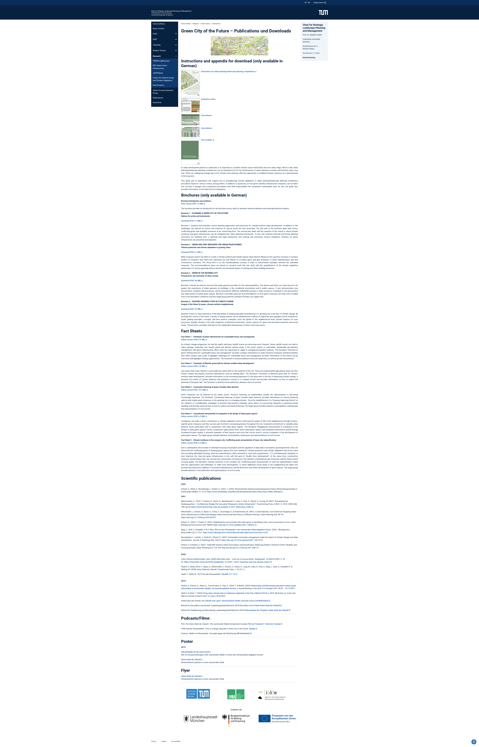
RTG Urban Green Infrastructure (160, 66)
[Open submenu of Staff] (176, 39)
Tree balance (206, 115)
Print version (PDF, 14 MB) (192, 204)
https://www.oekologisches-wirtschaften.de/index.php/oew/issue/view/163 (234, 532)
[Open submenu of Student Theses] (176, 50)
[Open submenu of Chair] (176, 33)
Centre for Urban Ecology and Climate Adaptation (163, 79)
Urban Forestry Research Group (163, 91)
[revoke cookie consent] (473, 741)
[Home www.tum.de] (323, 12)
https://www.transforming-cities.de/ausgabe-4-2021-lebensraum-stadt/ (221, 507)
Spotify (252, 629)
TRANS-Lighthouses (161, 61)
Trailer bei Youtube (272, 624)
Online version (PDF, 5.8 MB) (193, 366)
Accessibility (175, 741)
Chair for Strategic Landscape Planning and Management (171, 11)
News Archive (158, 28)
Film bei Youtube (255, 624)
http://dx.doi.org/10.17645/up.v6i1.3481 (239, 548)
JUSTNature (158, 73)
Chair (155, 34)
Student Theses (159, 50)
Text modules (206, 140)
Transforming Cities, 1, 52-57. (230, 569)
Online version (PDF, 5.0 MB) (193, 443)
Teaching (156, 45)
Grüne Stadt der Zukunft (191, 659)
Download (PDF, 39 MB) (191, 309)
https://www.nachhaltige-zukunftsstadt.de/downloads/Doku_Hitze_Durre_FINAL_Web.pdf (244, 492)
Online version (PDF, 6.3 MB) (193, 416)
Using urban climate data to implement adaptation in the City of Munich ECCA (235, 593)
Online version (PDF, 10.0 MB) (193, 390)
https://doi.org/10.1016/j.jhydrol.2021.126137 (241, 540)
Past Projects (158, 85)
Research (157, 56)
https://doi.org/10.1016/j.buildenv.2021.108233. (233, 525)
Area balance (206, 128)
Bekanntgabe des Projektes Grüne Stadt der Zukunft (266, 610)
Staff (155, 39)
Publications (158, 98)
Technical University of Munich (162, 15)
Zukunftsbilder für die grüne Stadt (195, 652)
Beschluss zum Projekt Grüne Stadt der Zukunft (260, 605)
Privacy (153, 741)
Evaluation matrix (208, 99)
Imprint (163, 741)
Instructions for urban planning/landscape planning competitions (228, 71)
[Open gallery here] (190, 83)
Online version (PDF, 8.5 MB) (193, 340)
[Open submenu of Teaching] (176, 44)
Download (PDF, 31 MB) (191, 221)
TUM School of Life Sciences (161, 13)
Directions (157, 102)
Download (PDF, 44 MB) (191, 280)
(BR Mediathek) (243, 633)
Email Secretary (309, 58)
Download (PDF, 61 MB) (191, 252)
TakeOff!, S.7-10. (228, 574)
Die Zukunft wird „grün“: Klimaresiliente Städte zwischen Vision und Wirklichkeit (235, 601)
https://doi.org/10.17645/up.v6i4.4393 (197, 517)
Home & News (159, 24)
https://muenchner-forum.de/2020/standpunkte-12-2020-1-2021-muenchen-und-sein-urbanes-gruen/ (227, 562)
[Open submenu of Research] (176, 56)
